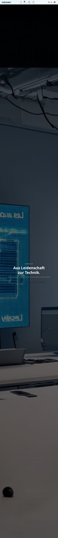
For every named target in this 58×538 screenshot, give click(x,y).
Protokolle (28, 282)
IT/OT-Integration (17, 282)
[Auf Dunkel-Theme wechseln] (49, 2)
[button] (55, 2)
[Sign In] (52, 2)
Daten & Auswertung (40, 282)
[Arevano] (6, 2)
